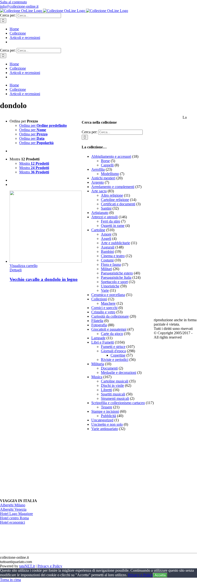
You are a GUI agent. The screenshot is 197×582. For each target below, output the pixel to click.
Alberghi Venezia (13, 509)
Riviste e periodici (114, 360)
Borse (105, 161)
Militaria (97, 364)
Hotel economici (12, 522)
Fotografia (99, 325)
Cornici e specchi (104, 308)
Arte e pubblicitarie (115, 243)
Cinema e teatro (113, 256)
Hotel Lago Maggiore (16, 514)
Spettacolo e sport (114, 282)
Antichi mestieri (103, 178)
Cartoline (98, 230)
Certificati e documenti (118, 204)
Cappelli (107, 165)
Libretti (106, 390)
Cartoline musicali (114, 381)
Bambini (107, 251)
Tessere (106, 407)
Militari (106, 269)
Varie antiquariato (104, 429)
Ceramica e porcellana (108, 295)
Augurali (107, 247)
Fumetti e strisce (113, 347)
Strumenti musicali (115, 398)
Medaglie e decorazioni (118, 372)
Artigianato (99, 213)
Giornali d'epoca (113, 351)
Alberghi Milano (12, 505)
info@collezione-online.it (19, 6)
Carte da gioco (112, 334)
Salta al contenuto (13, 2)
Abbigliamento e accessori (111, 156)
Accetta (160, 575)
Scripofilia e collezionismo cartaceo (118, 403)
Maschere (108, 303)
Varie (105, 290)
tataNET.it (27, 566)
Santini (106, 208)
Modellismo (110, 174)
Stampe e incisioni (105, 411)
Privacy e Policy (49, 566)
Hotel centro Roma (14, 518)
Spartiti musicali (113, 394)
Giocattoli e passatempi (108, 329)
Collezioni (99, 299)
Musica (96, 377)
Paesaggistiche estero (117, 273)
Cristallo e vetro (103, 312)
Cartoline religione (115, 200)
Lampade (98, 338)
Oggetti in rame (112, 226)
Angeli (106, 238)
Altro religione (112, 195)
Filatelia (97, 321)
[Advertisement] (118, 465)
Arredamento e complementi (112, 187)
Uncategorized (102, 420)
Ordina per (43, 125)
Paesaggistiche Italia (116, 277)
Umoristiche (110, 286)
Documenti (109, 368)
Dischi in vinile (112, 385)
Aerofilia (98, 169)
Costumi (107, 260)
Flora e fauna (111, 264)
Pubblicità (108, 416)
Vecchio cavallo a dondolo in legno (44, 279)
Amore (106, 234)
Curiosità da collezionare (110, 316)
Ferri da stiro (110, 221)
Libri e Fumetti (102, 342)
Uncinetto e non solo (107, 424)
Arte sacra (99, 191)
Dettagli (16, 270)
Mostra (34, 163)
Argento (97, 182)
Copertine (118, 355)
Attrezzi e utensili (104, 217)
